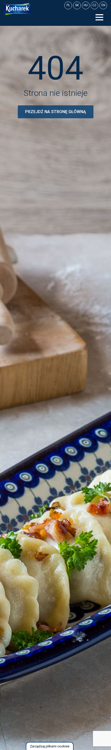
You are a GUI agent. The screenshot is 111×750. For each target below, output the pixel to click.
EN (103, 5)
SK (77, 5)
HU (86, 5)
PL (68, 5)
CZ (94, 5)
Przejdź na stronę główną (55, 111)
